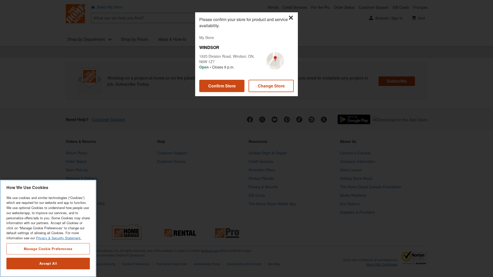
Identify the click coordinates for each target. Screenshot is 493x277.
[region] (48, 228)
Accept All (48, 263)
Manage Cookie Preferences (48, 248)
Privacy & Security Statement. (58, 238)
